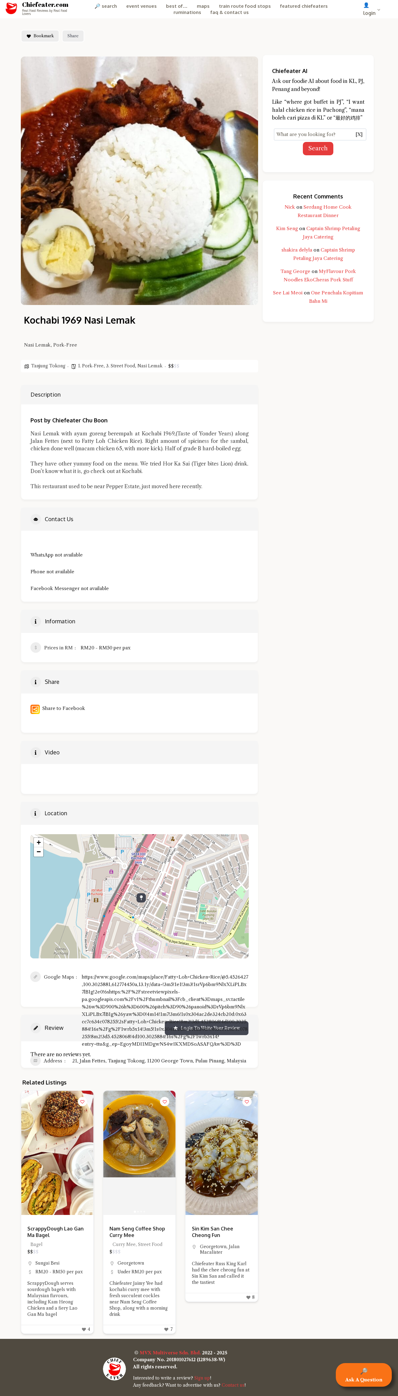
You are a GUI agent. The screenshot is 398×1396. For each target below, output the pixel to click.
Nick (290, 207)
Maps (203, 6)
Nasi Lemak (150, 366)
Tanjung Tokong (48, 366)
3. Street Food (120, 366)
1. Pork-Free (91, 366)
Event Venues (141, 6)
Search (318, 148)
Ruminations (187, 12)
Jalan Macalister (137, 1249)
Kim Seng (287, 228)
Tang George (295, 271)
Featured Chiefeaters (304, 6)
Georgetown (48, 1263)
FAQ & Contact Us (230, 12)
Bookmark (44, 35)
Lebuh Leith (213, 1263)
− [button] (39, 852)
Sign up (202, 1378)
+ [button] (39, 842)
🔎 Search (106, 6)
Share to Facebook (62, 708)
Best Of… (176, 6)
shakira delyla (296, 250)
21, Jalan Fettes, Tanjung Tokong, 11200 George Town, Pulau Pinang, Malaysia (159, 1061)
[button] (29, 1152)
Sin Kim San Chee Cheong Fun (130, 1231)
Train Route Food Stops (245, 6)
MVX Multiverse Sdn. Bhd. (170, 1353)
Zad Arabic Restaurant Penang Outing (219, 1231)
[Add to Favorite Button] (82, 1101)
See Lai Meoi (288, 293)
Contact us (233, 1385)
